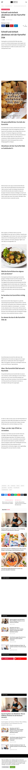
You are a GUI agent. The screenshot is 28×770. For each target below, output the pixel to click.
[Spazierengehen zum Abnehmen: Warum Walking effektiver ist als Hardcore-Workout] (14, 520)
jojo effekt (10, 487)
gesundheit (4, 487)
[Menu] (2, 2)
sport (10, 489)
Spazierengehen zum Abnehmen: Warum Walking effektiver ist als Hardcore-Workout (17, 621)
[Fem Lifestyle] (14, 2)
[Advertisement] (14, 65)
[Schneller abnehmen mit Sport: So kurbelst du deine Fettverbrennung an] (5, 647)
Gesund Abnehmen (5, 9)
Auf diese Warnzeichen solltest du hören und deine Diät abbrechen (20, 503)
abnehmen (4, 485)
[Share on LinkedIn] (16, 25)
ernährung (13, 485)
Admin (3, 19)
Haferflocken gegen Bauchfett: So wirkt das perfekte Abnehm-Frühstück (18, 638)
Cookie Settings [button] (5, 767)
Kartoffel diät (16, 487)
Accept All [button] (12, 767)
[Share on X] (7, 25)
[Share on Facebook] (3, 25)
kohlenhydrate (5, 489)
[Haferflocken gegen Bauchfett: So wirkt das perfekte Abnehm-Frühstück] (14, 559)
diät (8, 485)
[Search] (26, 2)
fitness (18, 485)
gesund (22, 485)
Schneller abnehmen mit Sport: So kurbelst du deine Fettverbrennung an (18, 647)
